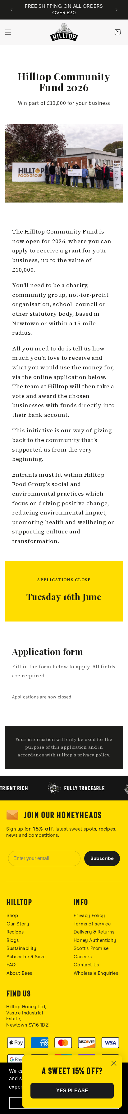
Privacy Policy (89, 915)
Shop (12, 915)
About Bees (19, 973)
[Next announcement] (116, 9)
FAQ (11, 965)
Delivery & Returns (94, 932)
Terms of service (92, 924)
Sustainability (21, 948)
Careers (83, 957)
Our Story (18, 924)
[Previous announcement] (11, 9)
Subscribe (102, 858)
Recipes (15, 932)
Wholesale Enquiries (96, 973)
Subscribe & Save (26, 957)
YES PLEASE (72, 1090)
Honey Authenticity (95, 940)
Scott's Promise (92, 948)
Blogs (13, 940)
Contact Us (86, 965)
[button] (8, 32)
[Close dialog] (113, 1063)
